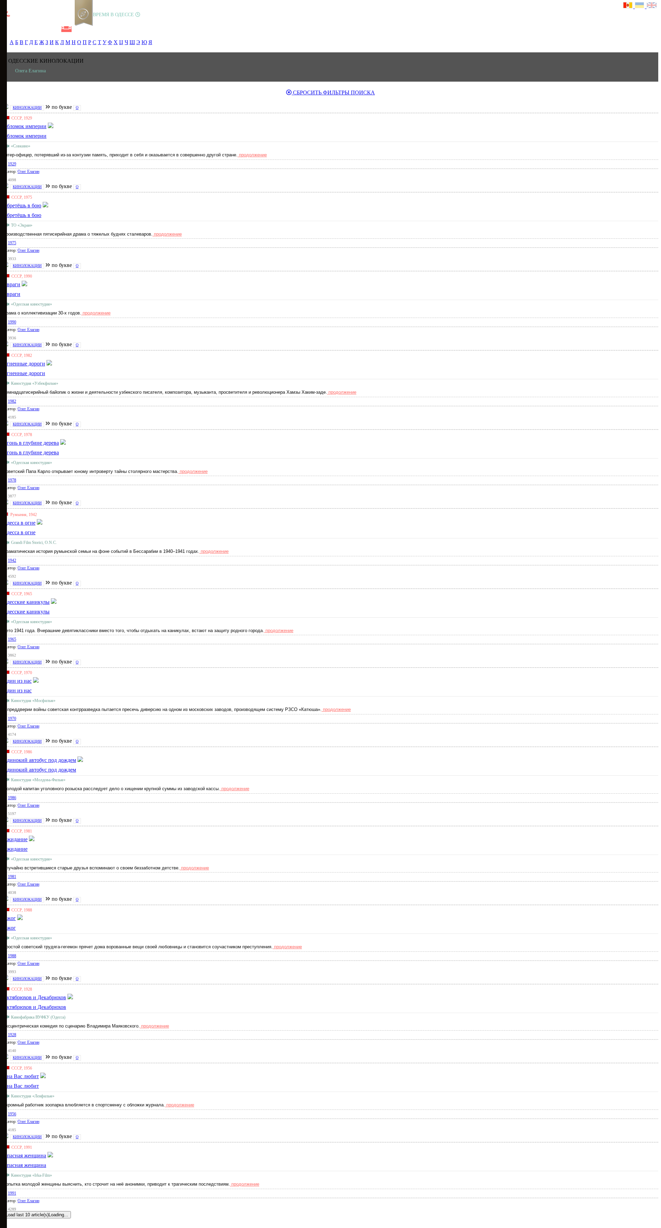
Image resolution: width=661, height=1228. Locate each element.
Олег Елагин (28, 171)
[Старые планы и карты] (43, 29)
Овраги (11, 294)
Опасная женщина (24, 1165)
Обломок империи (24, 136)
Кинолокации (27, 107)
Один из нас (17, 690)
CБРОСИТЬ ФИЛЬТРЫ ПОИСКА (333, 92)
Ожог (9, 928)
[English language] (652, 6)
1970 (12, 718)
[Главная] (8, 29)
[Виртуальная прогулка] (78, 29)
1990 (12, 322)
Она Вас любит (21, 1086)
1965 (12, 639)
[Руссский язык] (629, 6)
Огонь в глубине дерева (31, 452)
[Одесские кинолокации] (66, 29)
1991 (12, 1193)
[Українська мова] (641, 6)
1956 (12, 1114)
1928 (12, 1034)
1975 (12, 242)
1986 (12, 797)
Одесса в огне (19, 532)
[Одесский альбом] (55, 29)
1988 (12, 955)
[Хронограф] (19, 29)
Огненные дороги (24, 373)
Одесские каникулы (26, 612)
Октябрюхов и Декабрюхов (34, 1007)
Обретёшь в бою (22, 215)
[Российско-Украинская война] (31, 29)
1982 (12, 401)
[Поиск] (89, 29)
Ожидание (15, 849)
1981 (12, 876)
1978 (12, 480)
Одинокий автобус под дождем (39, 770)
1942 (12, 560)
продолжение (252, 154)
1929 (12, 164)
